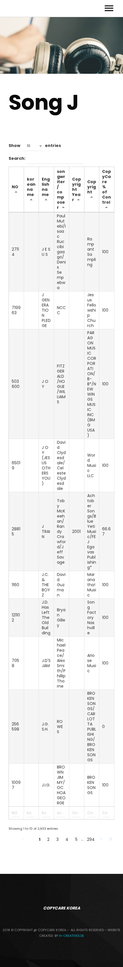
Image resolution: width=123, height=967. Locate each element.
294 (91, 839)
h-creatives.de (71, 935)
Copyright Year (76, 189)
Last (110, 839)
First (23, 839)
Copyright (91, 187)
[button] (33, 146)
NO (15, 187)
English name (46, 186)
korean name (31, 186)
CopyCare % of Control (106, 187)
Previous (32, 839)
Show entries (35, 146)
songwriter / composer (61, 189)
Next (101, 839)
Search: (17, 158)
